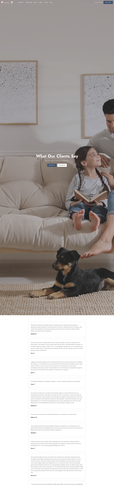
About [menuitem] (46, 2)
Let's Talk (108, 2)
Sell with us (62, 165)
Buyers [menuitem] (35, 2)
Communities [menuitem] (28, 2)
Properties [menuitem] (20, 2)
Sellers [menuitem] (41, 2)
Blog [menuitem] (51, 2)
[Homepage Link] (8, 2)
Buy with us (52, 165)
